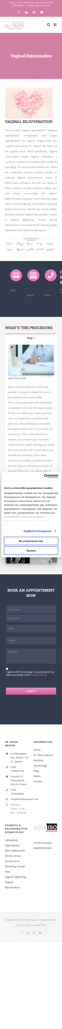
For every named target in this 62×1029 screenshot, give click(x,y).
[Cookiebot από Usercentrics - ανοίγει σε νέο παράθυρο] (44, 476)
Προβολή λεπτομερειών (38, 531)
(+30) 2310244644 (17, 791)
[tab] (31, 338)
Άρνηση (31, 550)
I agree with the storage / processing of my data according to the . (30, 673)
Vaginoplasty (12, 845)
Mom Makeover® (15, 850)
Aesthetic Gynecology (40, 763)
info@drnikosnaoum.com (38, 5)
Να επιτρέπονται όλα (31, 540)
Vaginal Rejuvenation (12, 884)
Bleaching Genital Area (15, 869)
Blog (36, 770)
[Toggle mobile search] (48, 24)
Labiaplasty (11, 840)
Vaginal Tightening (15, 876)
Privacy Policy (38, 674)
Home (37, 749)
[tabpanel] (31, 418)
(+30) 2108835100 (25, 2)
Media (37, 776)
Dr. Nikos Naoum (43, 755)
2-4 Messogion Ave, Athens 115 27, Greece (19, 757)
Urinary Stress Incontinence (13, 858)
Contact (38, 781)
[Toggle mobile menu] (55, 24)
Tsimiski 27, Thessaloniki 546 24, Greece (19, 780)
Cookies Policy (39, 925)
